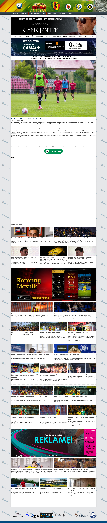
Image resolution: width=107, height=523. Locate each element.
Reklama (70, 13)
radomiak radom (23, 499)
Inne (49, 13)
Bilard (44, 13)
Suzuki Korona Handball (35, 13)
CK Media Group (93, 522)
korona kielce (16, 499)
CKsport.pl (19, 522)
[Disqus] (53, 173)
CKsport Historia (62, 13)
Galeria (54, 13)
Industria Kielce (24, 13)
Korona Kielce (15, 13)
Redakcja (22, 522)
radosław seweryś (30, 499)
